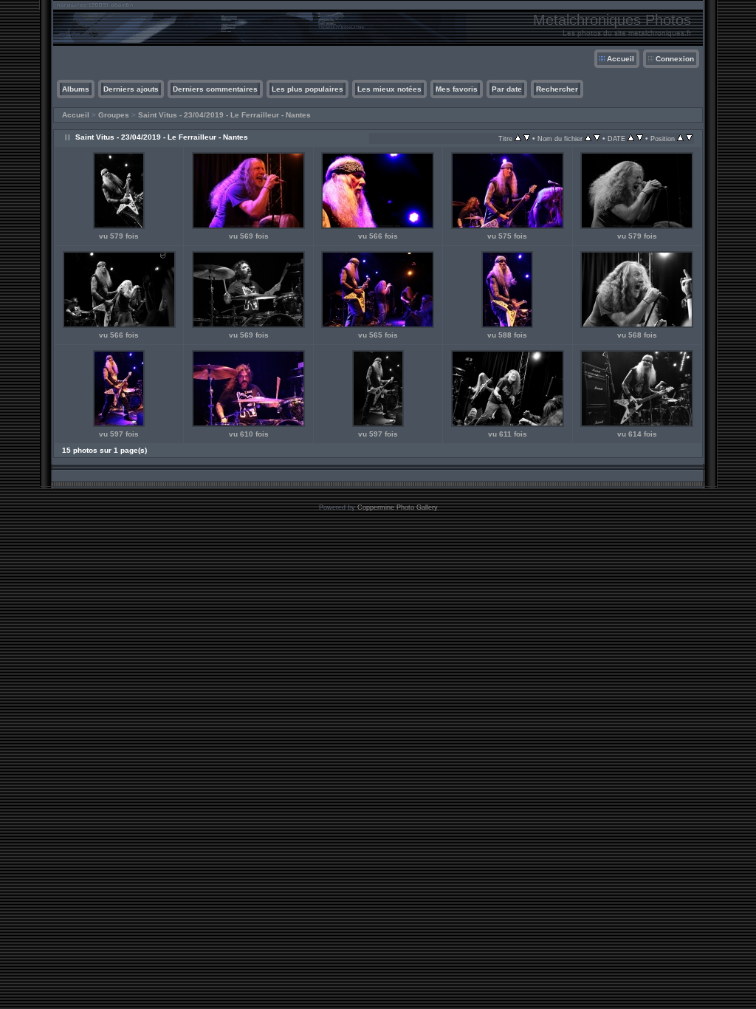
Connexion (675, 59)
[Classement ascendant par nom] (588, 138)
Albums (75, 89)
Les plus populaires (307, 89)
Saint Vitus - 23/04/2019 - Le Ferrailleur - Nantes (224, 115)
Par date (507, 89)
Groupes (113, 115)
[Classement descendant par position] (689, 138)
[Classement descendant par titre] (526, 138)
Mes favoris (457, 89)
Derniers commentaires (215, 89)
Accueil (620, 59)
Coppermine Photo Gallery (397, 507)
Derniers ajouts (131, 89)
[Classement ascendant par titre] (518, 138)
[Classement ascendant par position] (680, 138)
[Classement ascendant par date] (631, 138)
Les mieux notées (389, 89)
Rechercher (557, 89)
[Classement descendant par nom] (597, 138)
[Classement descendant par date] (639, 138)
